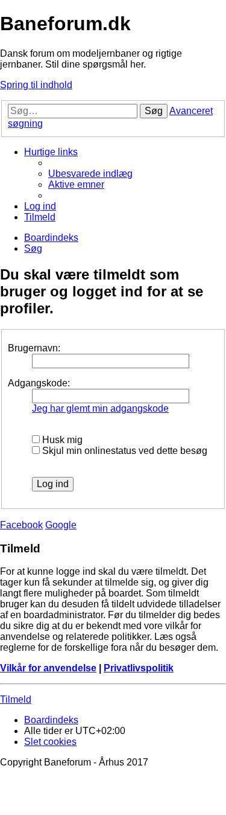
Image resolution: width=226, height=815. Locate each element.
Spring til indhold (36, 85)
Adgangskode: (39, 383)
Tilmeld (15, 699)
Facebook (21, 525)
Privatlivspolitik (139, 668)
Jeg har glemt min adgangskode (100, 408)
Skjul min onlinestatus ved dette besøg (123, 451)
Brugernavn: (34, 348)
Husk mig (61, 440)
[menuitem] (90, 173)
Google (61, 525)
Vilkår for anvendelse (48, 668)
